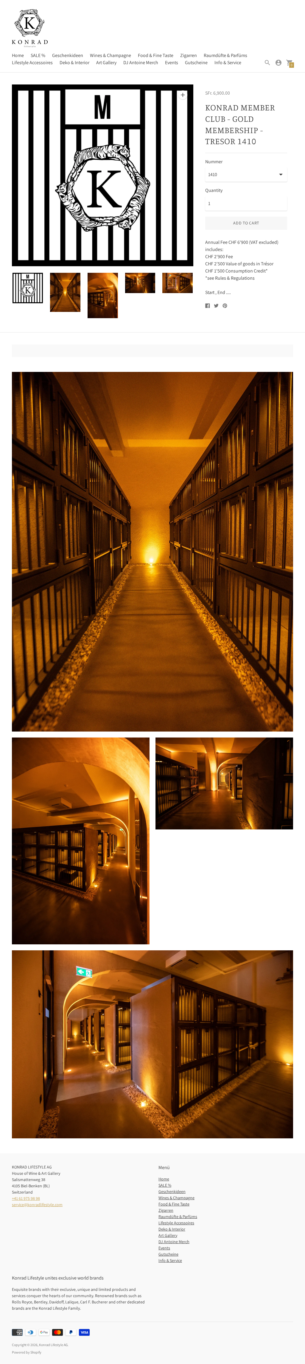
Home (18, 55)
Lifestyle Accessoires (32, 62)
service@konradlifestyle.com (37, 1204)
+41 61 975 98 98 (26, 1198)
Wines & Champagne (110, 55)
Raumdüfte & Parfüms (225, 55)
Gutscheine (196, 62)
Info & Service (227, 62)
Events (171, 62)
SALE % (38, 55)
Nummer (213, 161)
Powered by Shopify (26, 1352)
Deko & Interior (74, 62)
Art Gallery (106, 62)
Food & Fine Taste (155, 55)
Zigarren (188, 55)
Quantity (213, 190)
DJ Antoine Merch (140, 62)
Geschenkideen (67, 55)
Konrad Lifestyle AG (53, 1345)
